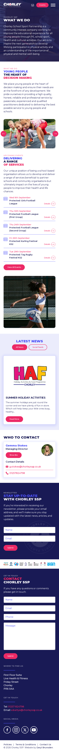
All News (19, 347)
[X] (25, 732)
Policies (8, 744)
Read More (14, 419)
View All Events (14, 267)
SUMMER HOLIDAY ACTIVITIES (26, 397)
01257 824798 (16, 706)
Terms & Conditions (25, 744)
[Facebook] (7, 732)
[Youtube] (33, 732)
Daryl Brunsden (45, 747)
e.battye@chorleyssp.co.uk (26, 710)
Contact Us (45, 744)
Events (42, 5)
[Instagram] (16, 732)
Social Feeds (38, 347)
